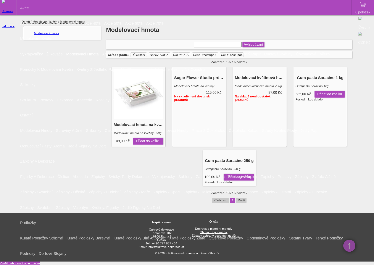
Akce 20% (50, 23)
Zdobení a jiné (140, 130)
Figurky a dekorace (37, 177)
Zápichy (98, 177)
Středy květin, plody (203, 54)
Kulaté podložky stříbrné (41, 238)
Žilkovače (54, 54)
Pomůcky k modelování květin (46, 69)
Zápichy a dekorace (37, 161)
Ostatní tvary (300, 238)
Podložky (28, 223)
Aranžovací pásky (151, 54)
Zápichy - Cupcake (311, 192)
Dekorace (65, 100)
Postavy (46, 100)
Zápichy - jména (210, 177)
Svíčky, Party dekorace (128, 177)
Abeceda (84, 100)
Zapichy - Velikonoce (240, 192)
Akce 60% (134, 23)
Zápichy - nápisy (242, 177)
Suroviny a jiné (69, 130)
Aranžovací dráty (117, 54)
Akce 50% (113, 23)
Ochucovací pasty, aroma (42, 146)
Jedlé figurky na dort (87, 146)
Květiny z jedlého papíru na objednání (110, 69)
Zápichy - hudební (105, 192)
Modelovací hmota (82, 54)
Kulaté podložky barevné (88, 238)
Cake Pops (114, 130)
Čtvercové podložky (226, 238)
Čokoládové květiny (313, 54)
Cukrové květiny (278, 54)
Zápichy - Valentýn (72, 207)
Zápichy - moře (137, 192)
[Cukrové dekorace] (8, 7)
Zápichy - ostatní (276, 192)
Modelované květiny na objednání (178, 69)
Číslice (63, 177)
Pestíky (176, 54)
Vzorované (122, 100)
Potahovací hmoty (172, 130)
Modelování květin (36, 38)
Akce (24, 8)
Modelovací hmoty (36, 130)
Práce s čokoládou (208, 130)
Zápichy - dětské (70, 192)
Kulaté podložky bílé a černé (138, 238)
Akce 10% (29, 23)
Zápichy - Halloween (201, 192)
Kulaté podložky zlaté (186, 238)
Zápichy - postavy (276, 177)
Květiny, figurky (105, 207)
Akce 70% (155, 23)
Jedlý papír (310, 130)
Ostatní (26, 115)
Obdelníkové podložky (266, 238)
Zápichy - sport (166, 192)
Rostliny (103, 100)
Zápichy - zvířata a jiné (315, 177)
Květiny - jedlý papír (243, 54)
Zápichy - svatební (36, 192)
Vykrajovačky (31, 54)
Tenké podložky (329, 238)
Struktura (28, 100)
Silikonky (27, 84)
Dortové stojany (52, 253)
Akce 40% (92, 23)
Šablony (185, 177)
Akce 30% (71, 23)
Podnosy (27, 253)
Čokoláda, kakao (243, 130)
